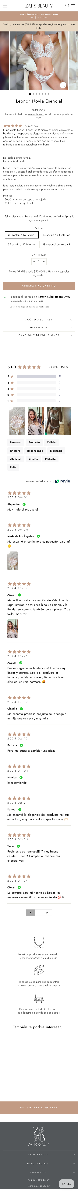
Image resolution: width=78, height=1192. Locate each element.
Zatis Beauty (38, 1154)
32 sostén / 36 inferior (21, 235)
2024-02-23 (18, 839)
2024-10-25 (17, 656)
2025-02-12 (17, 738)
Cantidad (39, 255)
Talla (39, 228)
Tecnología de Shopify (39, 1186)
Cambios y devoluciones (39, 335)
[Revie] (63, 481)
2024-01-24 (17, 881)
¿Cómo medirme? (38, 319)
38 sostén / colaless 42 (56, 244)
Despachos (39, 327)
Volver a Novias (41, 1107)
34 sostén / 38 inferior (56, 235)
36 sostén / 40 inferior (21, 244)
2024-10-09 (17, 588)
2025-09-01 (17, 497)
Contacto (38, 1172)
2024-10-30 (17, 702)
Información (38, 1163)
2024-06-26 (18, 529)
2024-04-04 (18, 771)
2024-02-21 (17, 803)
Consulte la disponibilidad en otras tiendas (29, 306)
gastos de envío (36, 114)
